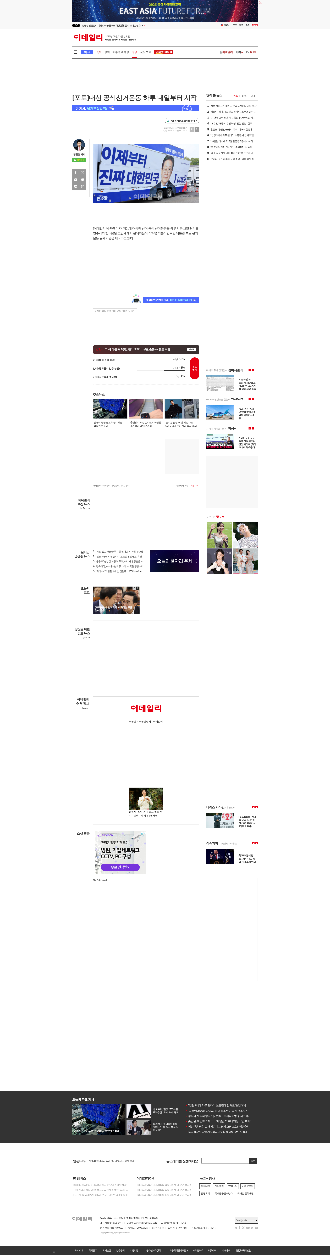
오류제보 (212, 1250)
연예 (253, 95)
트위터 (82, 172)
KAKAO (75, 186)
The (251, 52)
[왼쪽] (134, 588)
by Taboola (85, 508)
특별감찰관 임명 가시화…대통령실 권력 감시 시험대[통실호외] (222, 1131)
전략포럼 (219, 1186)
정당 (134, 52)
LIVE (76, 25)
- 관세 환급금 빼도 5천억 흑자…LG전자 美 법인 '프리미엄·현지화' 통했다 (101, 1189)
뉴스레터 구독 (182, 485)
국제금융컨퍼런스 (224, 1193)
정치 (106, 52)
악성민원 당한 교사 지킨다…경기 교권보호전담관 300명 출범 (221, 1126)
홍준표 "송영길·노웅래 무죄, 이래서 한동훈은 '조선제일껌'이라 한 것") (128, 561)
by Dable (86, 637)
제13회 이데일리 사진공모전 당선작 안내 (109, 1161)
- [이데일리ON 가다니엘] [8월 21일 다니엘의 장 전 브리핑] (164, 1184)
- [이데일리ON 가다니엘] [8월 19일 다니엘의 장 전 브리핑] (164, 1195)
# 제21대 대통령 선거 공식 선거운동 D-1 (114, 311)
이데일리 (105, 37)
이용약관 (134, 1250)
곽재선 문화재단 (245, 1193)
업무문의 (120, 1250)
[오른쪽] (137, 588)
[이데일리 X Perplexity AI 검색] (135, 108)
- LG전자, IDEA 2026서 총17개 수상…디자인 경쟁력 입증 (100, 1195)
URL (82, 186)
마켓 (239, 52)
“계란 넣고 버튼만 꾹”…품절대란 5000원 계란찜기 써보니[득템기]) (127, 551)
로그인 (255, 25)
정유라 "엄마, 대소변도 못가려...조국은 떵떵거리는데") (121, 566)
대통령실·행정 (121, 52)
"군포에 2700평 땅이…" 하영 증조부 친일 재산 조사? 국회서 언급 (223, 1110)
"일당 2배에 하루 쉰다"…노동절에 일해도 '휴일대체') (120, 556)
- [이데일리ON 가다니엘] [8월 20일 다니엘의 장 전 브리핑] (164, 1189)
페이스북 (75, 172)
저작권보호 (198, 1250)
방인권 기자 (79, 154)
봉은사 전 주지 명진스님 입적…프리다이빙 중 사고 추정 (218, 1116)
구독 (235, 25)
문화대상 (205, 1186)
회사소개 (79, 1250)
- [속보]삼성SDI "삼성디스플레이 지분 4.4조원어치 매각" (99, 1184)
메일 (75, 179)
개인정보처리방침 (242, 1250)
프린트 (82, 179)
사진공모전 (247, 1186)
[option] (137, 26)
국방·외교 (145, 52)
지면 (241, 25)
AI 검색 (87, 52)
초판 (247, 25)
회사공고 (93, 1250)
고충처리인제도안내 (178, 1250)
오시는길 (106, 1250)
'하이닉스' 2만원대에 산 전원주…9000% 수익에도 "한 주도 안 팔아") (127, 571)
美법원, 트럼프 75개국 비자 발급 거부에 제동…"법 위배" (218, 1121)
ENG (226, 25)
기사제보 (225, 1250)
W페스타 (232, 1186)
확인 (253, 1161)
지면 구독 (195, 485)
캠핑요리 (205, 1193)
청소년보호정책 (153, 1250)
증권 (244, 95)
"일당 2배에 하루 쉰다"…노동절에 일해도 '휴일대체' (216, 1105)
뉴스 (235, 95)
